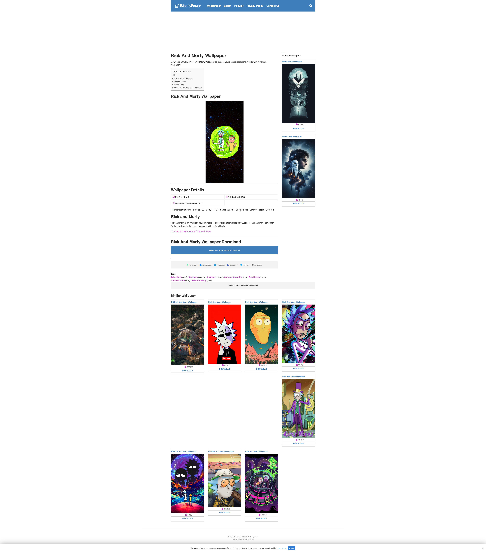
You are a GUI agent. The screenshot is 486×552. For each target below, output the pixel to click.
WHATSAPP (193, 265)
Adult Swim (176, 277)
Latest (227, 5)
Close (291, 548)
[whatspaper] (188, 5)
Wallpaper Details (179, 81)
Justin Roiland (178, 280)
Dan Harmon (255, 277)
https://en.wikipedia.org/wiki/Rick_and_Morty (191, 231)
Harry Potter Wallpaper (292, 61)
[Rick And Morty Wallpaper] (225, 141)
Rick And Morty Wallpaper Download (187, 87)
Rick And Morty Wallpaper (182, 78)
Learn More (281, 548)
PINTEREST (258, 265)
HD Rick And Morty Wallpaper (184, 302)
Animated (212, 277)
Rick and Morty (178, 84)
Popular (239, 5)
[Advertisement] (243, 31)
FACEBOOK (233, 265)
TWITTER (245, 265)
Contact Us (272, 5)
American (193, 277)
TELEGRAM (220, 265)
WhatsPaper (214, 5)
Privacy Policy (255, 5)
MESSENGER (206, 265)
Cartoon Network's (233, 277)
